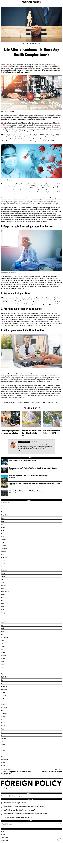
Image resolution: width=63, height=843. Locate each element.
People (2, 698)
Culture (3, 555)
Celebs (2, 536)
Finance (3, 576)
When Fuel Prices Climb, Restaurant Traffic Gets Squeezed (25, 491)
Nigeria (2, 683)
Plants (2, 701)
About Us (3, 831)
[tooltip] (19, 451)
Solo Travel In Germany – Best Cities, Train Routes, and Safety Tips (28, 476)
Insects (2, 616)
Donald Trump (4, 558)
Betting (3, 521)
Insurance (3, 619)
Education (3, 564)
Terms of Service (5, 840)
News (2, 680)
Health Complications (9, 402)
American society (5, 503)
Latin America (4, 637)
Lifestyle (3, 646)
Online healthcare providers (39, 402)
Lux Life (3, 652)
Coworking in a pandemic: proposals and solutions (10, 431)
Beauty (2, 518)
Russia (2, 711)
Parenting (3, 695)
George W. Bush (5, 591)
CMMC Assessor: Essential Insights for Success (22, 460)
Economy (3, 561)
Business (3, 527)
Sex (2, 720)
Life (40, 60)
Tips (2, 741)
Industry (3, 613)
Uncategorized (4, 759)
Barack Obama (4, 515)
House (2, 607)
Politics (3, 704)
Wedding (3, 763)
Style (2, 732)
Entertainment (4, 567)
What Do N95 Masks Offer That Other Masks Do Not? (31, 432)
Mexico (2, 662)
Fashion (3, 573)
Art (1, 509)
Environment (4, 570)
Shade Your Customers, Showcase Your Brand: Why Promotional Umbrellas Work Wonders (34, 483)
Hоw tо (2, 610)
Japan (2, 631)
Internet (3, 622)
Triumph (3, 750)
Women (3, 766)
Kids (2, 634)
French (2, 582)
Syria (2, 735)
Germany (3, 594)
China (2, 542)
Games (2, 588)
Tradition (3, 744)
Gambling (3, 585)
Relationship (4, 707)
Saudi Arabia (4, 714)
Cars (2, 533)
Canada (3, 530)
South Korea (4, 726)
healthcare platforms (23, 402)
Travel (2, 747)
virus (56, 402)
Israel (2, 628)
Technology (3, 738)
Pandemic (50, 402)
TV (1, 753)
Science (3, 717)
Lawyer (2, 640)
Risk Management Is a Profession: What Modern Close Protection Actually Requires (33, 468)
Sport (2, 729)
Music (2, 671)
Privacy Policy (4, 837)
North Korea (4, 686)
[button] (60, 824)
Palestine (3, 692)
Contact (3, 834)
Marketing (3, 656)
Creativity (3, 552)
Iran (2, 625)
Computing (3, 545)
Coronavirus (32, 60)
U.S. (2, 756)
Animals (3, 506)
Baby (2, 512)
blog (2, 524)
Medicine (3, 659)
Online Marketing (5, 689)
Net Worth (3, 677)
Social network (4, 723)
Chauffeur (3, 539)
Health (37, 60)
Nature (2, 674)
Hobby (2, 604)
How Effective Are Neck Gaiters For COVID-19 (51, 431)
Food (2, 579)
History (2, 600)
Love (2, 649)
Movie (2, 665)
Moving (2, 668)
